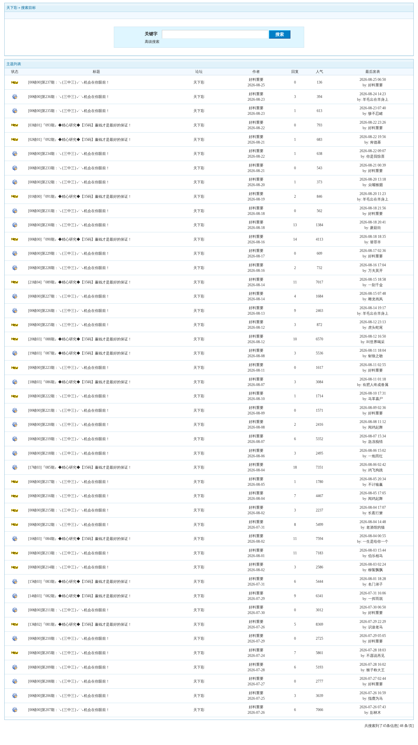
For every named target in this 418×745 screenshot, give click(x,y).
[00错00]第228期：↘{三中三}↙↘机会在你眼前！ (69, 268)
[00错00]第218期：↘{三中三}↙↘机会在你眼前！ (69, 453)
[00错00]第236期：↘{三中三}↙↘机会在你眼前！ (69, 97)
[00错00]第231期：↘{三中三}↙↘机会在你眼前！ (69, 211)
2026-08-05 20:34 (373, 479)
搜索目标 (28, 8)
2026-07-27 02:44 (373, 678)
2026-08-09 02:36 (373, 408)
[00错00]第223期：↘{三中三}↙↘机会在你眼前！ (69, 367)
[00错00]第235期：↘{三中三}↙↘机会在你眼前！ (69, 111)
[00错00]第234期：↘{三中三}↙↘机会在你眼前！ (69, 154)
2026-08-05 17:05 (373, 493)
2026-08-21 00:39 (373, 165)
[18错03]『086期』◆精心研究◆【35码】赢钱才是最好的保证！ (80, 382)
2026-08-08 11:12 (373, 422)
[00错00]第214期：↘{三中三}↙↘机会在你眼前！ (69, 567)
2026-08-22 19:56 (373, 137)
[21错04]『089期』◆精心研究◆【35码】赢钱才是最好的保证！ (80, 282)
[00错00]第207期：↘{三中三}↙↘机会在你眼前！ (69, 710)
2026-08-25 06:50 (373, 79)
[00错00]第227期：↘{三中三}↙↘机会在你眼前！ (69, 296)
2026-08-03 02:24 (373, 564)
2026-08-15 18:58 (373, 279)
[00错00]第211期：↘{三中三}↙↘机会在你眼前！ (69, 610)
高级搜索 (152, 41)
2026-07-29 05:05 (373, 636)
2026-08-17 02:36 (373, 251)
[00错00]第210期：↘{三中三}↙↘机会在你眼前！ (69, 638)
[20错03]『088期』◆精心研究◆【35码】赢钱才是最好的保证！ (80, 339)
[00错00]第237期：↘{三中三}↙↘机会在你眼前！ (69, 82)
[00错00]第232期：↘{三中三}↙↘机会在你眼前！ (69, 182)
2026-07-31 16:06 (373, 593)
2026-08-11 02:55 (373, 365)
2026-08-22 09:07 (373, 151)
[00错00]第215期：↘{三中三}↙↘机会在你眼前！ (69, 510)
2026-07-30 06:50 (373, 607)
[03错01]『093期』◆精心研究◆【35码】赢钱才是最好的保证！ (80, 125)
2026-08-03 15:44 (373, 550)
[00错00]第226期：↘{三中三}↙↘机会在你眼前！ (69, 311)
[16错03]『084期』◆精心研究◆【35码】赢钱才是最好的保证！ (80, 539)
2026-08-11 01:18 (373, 379)
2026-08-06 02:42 (373, 464)
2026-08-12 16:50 (373, 336)
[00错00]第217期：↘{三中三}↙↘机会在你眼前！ (69, 482)
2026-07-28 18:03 (373, 650)
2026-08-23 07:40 (373, 108)
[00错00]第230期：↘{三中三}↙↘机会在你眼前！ (69, 225)
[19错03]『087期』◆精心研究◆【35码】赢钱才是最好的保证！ (80, 353)
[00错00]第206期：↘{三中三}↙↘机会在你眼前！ (69, 696)
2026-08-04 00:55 (373, 536)
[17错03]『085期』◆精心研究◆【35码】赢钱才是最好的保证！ (80, 467)
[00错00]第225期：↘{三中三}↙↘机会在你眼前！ (69, 325)
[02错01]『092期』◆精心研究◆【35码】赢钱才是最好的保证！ (80, 139)
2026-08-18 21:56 (373, 208)
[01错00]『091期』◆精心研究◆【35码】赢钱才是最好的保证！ (80, 196)
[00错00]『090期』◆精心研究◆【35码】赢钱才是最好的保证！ (80, 239)
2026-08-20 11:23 (373, 194)
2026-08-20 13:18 (373, 179)
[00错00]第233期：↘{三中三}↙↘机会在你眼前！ (69, 168)
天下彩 (11, 8)
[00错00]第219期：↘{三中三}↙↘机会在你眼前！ (69, 439)
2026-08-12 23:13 (373, 322)
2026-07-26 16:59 (373, 693)
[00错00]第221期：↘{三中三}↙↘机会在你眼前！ (69, 410)
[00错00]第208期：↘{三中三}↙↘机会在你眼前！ (69, 681)
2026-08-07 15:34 (373, 436)
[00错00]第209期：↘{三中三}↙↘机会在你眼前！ (69, 667)
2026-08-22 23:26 (373, 122)
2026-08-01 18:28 (373, 579)
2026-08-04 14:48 (373, 522)
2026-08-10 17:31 (373, 393)
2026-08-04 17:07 (373, 507)
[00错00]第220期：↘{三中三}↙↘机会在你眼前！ (69, 424)
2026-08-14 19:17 (373, 308)
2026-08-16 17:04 (373, 265)
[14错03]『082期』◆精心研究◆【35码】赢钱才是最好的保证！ (80, 596)
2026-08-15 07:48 (373, 293)
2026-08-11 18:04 (373, 350)
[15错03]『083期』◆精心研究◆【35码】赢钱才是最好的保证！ (80, 581)
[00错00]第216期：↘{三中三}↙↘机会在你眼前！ (69, 496)
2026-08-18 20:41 (373, 222)
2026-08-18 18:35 (373, 236)
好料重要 (256, 79)
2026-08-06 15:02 (373, 450)
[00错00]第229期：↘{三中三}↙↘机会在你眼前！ (69, 253)
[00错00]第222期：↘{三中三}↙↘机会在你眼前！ (69, 396)
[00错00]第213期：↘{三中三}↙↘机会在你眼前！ (69, 553)
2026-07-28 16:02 (373, 664)
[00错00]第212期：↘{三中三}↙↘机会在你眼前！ (69, 524)
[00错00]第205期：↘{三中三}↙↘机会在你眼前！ (69, 653)
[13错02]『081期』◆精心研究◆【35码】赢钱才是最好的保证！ (80, 624)
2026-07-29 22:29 (373, 622)
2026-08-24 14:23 (373, 94)
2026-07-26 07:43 (373, 707)
